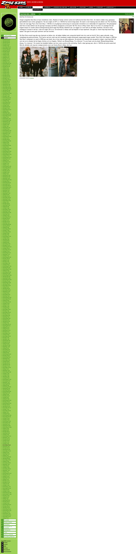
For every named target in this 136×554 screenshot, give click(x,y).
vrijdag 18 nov (6, 328)
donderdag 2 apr (7, 513)
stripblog (48, 7)
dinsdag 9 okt (6, 261)
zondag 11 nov (6, 251)
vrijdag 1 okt (6, 412)
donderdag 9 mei (7, 200)
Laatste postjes (7, 35)
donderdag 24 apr (7, 120)
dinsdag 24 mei (6, 363)
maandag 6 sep (6, 424)
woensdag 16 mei (7, 301)
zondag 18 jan (6, 72)
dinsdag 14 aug (6, 281)
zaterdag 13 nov (6, 406)
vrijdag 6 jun (6, 111)
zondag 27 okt (6, 169)
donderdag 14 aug (7, 93)
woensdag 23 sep (7, 488)
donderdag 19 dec (7, 148)
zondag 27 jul (6, 100)
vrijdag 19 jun (6, 69)
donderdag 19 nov (7, 473)
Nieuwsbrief (7, 549)
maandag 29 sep (6, 84)
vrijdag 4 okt (6, 173)
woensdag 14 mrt (7, 312)
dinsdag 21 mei (6, 196)
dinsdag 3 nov (6, 480)
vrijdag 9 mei (6, 117)
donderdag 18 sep (7, 88)
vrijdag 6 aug (6, 428)
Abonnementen (7, 551)
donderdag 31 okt (7, 166)
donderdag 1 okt (7, 486)
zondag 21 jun (6, 503)
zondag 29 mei (6, 361)
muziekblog (38, 9)
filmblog (28, 7)
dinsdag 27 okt (6, 482)
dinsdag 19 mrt (6, 218)
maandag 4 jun (6, 295)
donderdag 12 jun (7, 109)
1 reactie (32, 78)
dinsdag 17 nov (6, 59)
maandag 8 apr (6, 214)
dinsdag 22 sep (6, 66)
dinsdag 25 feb (6, 139)
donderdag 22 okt (7, 63)
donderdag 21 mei (7, 510)
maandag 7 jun (6, 437)
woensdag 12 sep (7, 272)
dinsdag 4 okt (6, 337)
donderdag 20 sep (7, 269)
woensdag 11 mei (7, 367)
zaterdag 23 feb (6, 225)
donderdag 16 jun (7, 354)
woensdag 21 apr (7, 445)
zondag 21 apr (6, 208)
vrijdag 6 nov (6, 479)
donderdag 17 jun (7, 436)
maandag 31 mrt (6, 127)
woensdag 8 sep (6, 422)
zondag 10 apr (6, 45)
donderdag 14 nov (7, 157)
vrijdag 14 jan (6, 394)
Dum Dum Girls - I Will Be (27, 14)
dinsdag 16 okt (6, 258)
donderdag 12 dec (7, 151)
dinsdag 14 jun (6, 355)
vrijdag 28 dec (6, 242)
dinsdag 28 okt (6, 81)
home (21, 7)
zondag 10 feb (6, 233)
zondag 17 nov (6, 155)
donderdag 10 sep (7, 492)
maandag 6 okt (6, 82)
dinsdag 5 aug (6, 96)
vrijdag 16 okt (6, 483)
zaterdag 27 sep (6, 85)
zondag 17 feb (6, 230)
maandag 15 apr (6, 211)
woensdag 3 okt (6, 263)
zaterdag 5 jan (6, 239)
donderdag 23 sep (7, 415)
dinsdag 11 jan (6, 395)
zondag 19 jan (6, 143)
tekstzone (83, 7)
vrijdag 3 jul (5, 498)
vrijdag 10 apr (6, 70)
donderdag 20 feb (7, 140)
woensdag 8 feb (6, 315)
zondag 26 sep (6, 413)
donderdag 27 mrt (7, 130)
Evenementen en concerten (8, 527)
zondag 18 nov (6, 248)
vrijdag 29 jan (6, 465)
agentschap (110, 7)
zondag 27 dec (6, 56)
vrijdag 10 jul (6, 497)
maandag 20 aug (6, 278)
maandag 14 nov (6, 330)
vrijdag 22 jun (6, 287)
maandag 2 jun (6, 112)
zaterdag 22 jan (6, 389)
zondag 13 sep (6, 491)
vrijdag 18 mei (6, 300)
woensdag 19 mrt (7, 132)
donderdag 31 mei (7, 297)
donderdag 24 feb (7, 386)
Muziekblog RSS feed (9, 536)
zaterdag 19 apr (6, 123)
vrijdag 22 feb (6, 227)
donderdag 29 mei (7, 114)
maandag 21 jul (6, 103)
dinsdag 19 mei (6, 512)
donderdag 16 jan (7, 145)
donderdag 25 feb (7, 456)
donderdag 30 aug (7, 275)
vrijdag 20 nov (6, 57)
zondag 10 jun (6, 293)
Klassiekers (7, 524)
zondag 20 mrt (6, 377)
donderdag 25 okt (7, 257)
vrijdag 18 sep (6, 489)
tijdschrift (100, 7)
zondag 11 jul (6, 434)
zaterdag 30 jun (6, 284)
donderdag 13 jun (7, 187)
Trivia (5, 532)
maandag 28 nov (6, 325)
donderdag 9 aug (7, 282)
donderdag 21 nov (7, 154)
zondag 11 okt (6, 485)
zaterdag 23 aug (6, 90)
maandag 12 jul (6, 433)
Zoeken (5, 542)
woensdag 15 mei (7, 197)
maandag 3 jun (6, 190)
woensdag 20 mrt (7, 216)
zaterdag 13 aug (6, 345)
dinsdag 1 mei (6, 306)
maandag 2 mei (6, 370)
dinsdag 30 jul (6, 181)
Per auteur (6, 520)
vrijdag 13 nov (6, 60)
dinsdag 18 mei (6, 439)
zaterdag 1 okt (6, 339)
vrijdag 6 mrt (6, 518)
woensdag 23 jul (6, 102)
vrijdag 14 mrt (6, 135)
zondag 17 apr (6, 373)
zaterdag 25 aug (6, 276)
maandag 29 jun (6, 500)
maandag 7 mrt (6, 382)
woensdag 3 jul (6, 184)
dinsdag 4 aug (6, 495)
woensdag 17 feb (7, 459)
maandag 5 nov (6, 254)
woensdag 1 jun (6, 360)
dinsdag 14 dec (6, 404)
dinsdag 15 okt (6, 170)
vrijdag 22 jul (6, 348)
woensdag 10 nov (7, 407)
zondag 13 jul (6, 105)
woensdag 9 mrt (6, 380)
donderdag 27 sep (7, 266)
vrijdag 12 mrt (6, 452)
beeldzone (73, 7)
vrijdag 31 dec (6, 398)
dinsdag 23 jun (6, 501)
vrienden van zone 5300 (60, 7)
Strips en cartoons (8, 534)
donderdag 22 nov (7, 246)
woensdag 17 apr (7, 209)
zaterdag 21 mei (6, 364)
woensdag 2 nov (6, 333)
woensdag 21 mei (7, 115)
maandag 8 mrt (6, 453)
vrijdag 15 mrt (6, 219)
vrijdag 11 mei (6, 304)
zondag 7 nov (6, 409)
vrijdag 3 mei (6, 202)
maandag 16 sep (6, 176)
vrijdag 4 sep (6, 67)
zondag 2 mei (6, 443)
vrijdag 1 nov (6, 164)
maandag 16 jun (6, 39)
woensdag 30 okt (7, 167)
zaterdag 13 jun (6, 507)
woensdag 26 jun (7, 185)
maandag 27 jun (6, 351)
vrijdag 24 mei (6, 194)
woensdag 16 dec (7, 468)
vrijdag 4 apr (6, 126)
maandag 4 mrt (6, 222)
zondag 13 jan (6, 237)
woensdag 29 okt (7, 79)
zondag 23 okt (6, 334)
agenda (91, 7)
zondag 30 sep (6, 264)
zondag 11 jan (6, 73)
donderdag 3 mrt (7, 48)
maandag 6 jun (6, 358)
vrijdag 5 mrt (6, 455)
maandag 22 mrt (6, 449)
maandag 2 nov (6, 61)
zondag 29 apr (6, 307)
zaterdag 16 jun (6, 288)
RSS (5, 546)
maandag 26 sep (6, 340)
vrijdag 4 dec (6, 471)
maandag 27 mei (6, 193)
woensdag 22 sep (7, 416)
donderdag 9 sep (7, 421)
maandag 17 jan (6, 392)
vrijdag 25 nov (6, 327)
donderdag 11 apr (7, 212)
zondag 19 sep (6, 418)
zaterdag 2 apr (6, 376)
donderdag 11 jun (7, 509)
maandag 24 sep (6, 267)
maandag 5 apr (6, 446)
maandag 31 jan (6, 388)
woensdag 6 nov (6, 161)
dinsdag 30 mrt (6, 448)
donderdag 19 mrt (7, 515)
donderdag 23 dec (7, 400)
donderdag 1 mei (7, 118)
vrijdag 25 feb (6, 385)
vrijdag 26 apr (6, 206)
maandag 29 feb (6, 50)
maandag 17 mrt (6, 133)
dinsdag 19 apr (6, 44)
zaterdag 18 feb (6, 41)
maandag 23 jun (6, 106)
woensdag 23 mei (7, 298)
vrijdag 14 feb (6, 142)
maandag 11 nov (6, 158)
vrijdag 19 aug (6, 343)
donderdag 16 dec (7, 403)
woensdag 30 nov (7, 324)
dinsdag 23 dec (6, 75)
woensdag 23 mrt (7, 47)
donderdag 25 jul (7, 182)
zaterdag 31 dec (6, 321)
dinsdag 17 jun (6, 108)
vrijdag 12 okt (6, 260)
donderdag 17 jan (7, 236)
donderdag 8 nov (7, 252)
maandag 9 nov (6, 477)
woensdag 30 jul (6, 99)
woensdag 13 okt (7, 410)
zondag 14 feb (6, 53)
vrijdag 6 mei (6, 369)
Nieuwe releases (8, 522)
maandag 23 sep (6, 175)
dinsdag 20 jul (6, 431)
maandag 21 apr (6, 121)
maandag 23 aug (6, 425)
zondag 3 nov (6, 163)
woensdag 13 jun (7, 290)
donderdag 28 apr (7, 371)
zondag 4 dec (6, 322)
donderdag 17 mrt (7, 379)
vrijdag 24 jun (6, 352)
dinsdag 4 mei (6, 442)
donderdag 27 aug (7, 494)
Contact (6, 548)
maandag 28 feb (6, 383)
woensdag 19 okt (7, 336)
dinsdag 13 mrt (6, 313)
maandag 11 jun (6, 291)
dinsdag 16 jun (6, 506)
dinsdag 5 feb (6, 234)
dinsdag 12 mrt (6, 221)
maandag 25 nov (6, 152)
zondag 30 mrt (6, 129)
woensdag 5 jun (6, 188)
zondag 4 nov (6, 255)
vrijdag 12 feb (6, 54)
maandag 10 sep (6, 273)
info (40, 14)
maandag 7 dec (6, 470)
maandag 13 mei (6, 199)
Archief (6, 37)
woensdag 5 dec (6, 243)
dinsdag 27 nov (6, 245)
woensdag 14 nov (7, 249)
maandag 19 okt (6, 64)
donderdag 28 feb (7, 224)
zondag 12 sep (6, 419)
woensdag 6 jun (6, 294)
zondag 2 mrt (6, 137)
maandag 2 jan (6, 319)
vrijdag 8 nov (6, 160)
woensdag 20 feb (7, 228)
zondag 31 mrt (6, 215)
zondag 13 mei (6, 303)
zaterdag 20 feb (6, 458)
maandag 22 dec (6, 76)
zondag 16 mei (6, 440)
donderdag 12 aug (7, 427)
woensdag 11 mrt (7, 516)
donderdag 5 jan (7, 318)
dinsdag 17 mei (6, 366)
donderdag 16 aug (7, 279)
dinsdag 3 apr (6, 310)
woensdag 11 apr (7, 309)
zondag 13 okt (6, 172)
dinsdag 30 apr (6, 203)
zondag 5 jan (6, 146)
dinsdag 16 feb (6, 51)
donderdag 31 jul (7, 97)
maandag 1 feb (6, 464)
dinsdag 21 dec (6, 401)
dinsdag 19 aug (6, 91)
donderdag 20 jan (7, 391)
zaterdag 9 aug (6, 94)
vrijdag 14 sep (6, 270)
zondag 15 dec (6, 149)
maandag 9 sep (6, 178)
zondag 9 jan (6, 397)
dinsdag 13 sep (6, 342)
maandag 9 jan (6, 316)
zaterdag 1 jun (6, 191)
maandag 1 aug (6, 346)
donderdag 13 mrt (7, 136)
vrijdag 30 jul (6, 430)
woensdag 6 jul (6, 349)
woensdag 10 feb (7, 462)
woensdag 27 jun (7, 285)
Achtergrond (7, 530)
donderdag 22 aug (7, 179)
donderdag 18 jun (7, 504)
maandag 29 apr (6, 205)
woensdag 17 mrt (7, 450)
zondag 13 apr (6, 124)
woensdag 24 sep (7, 87)
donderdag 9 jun (7, 357)
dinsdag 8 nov (6, 331)
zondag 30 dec (6, 240)
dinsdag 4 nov (6, 78)
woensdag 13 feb (7, 231)
